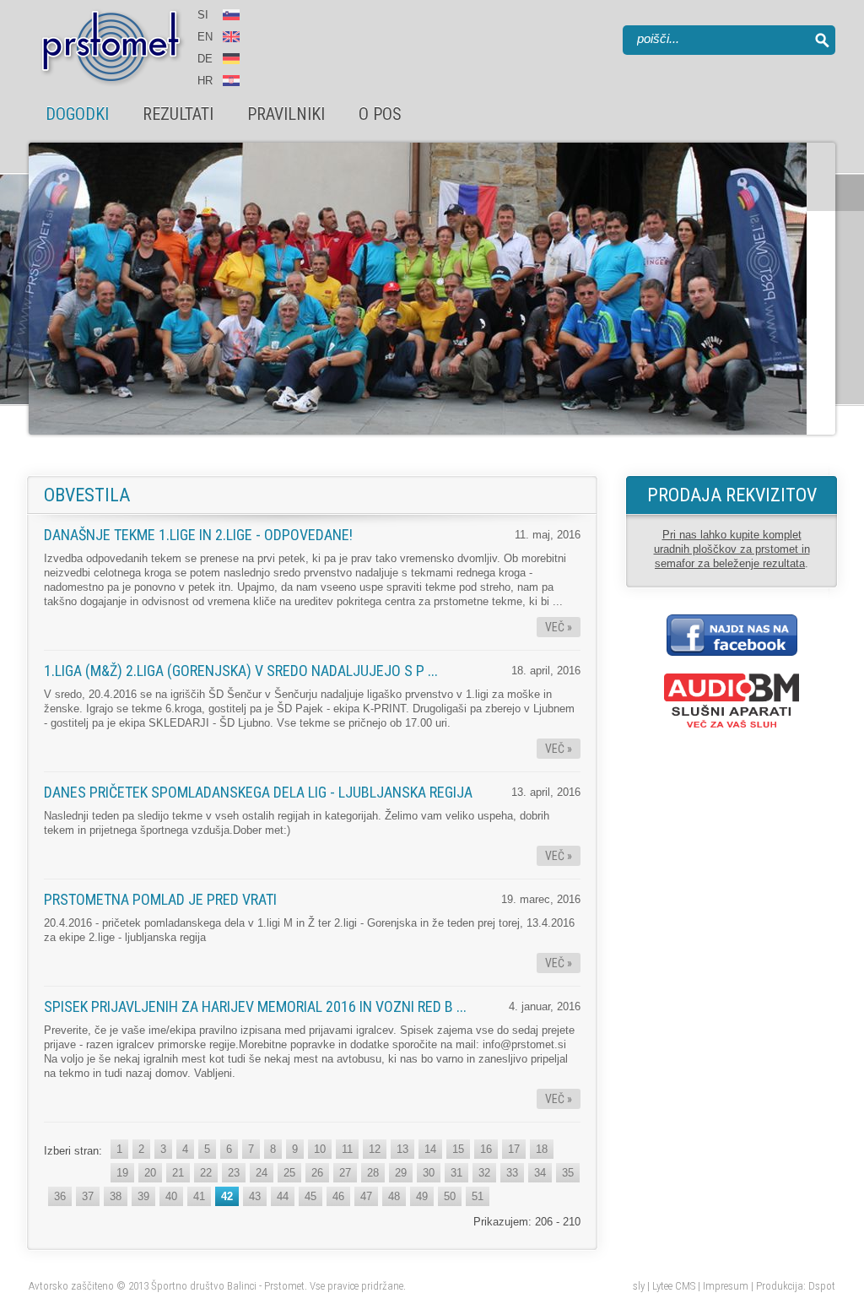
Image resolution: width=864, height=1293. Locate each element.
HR (205, 80)
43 (255, 1196)
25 (289, 1172)
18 (542, 1149)
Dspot (821, 1285)
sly (639, 1285)
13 (402, 1149)
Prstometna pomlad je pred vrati (160, 899)
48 (394, 1196)
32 (484, 1172)
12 (375, 1149)
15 (458, 1149)
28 (373, 1172)
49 (422, 1196)
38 (116, 1196)
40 (171, 1196)
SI (202, 14)
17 (514, 1149)
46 (338, 1196)
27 (345, 1172)
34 (540, 1172)
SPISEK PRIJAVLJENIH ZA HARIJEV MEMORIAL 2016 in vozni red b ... (255, 1006)
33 (512, 1172)
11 (347, 1149)
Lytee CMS (673, 1285)
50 (450, 1196)
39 (143, 1196)
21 (178, 1172)
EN (206, 36)
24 (261, 1172)
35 (568, 1172)
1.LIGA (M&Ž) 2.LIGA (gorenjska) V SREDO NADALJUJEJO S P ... (241, 670)
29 (401, 1172)
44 (283, 1196)
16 (486, 1149)
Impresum (725, 1285)
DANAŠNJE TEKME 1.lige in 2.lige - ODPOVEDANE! (198, 535)
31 (456, 1172)
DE (205, 58)
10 (320, 1149)
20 (150, 1172)
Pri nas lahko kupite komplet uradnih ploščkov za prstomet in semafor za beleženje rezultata (732, 549)
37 (88, 1196)
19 (122, 1172)
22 (206, 1172)
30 (429, 1172)
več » (558, 627)
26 (317, 1172)
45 (310, 1196)
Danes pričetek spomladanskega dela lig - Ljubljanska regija (258, 792)
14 (430, 1149)
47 (366, 1196)
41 (199, 1196)
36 (60, 1196)
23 (234, 1172)
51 (477, 1196)
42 (227, 1196)
